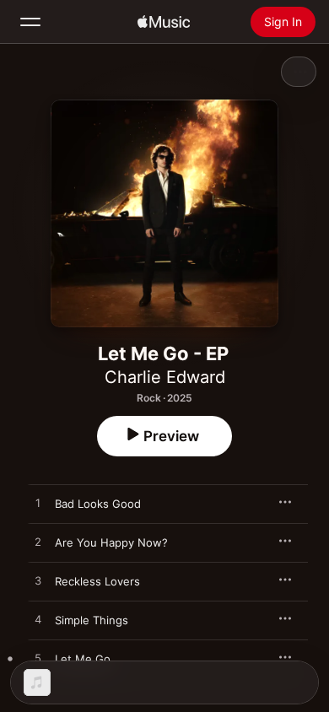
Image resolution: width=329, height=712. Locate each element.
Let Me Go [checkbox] (83, 659)
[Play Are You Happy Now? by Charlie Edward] (38, 542)
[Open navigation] (30, 21)
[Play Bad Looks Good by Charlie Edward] (38, 503)
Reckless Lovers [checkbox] (97, 581)
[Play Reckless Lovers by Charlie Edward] (38, 581)
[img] (164, 22)
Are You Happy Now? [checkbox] (111, 542)
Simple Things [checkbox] (91, 620)
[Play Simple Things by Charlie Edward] (38, 620)
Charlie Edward (165, 377)
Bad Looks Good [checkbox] (98, 503)
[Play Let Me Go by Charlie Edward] (38, 658)
